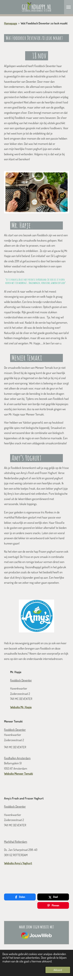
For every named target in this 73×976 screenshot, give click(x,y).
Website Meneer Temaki (18, 773)
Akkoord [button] (58, 970)
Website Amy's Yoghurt (18, 863)
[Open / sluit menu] (68, 7)
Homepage (10, 23)
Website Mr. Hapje (21, 707)
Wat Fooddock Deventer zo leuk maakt (44, 23)
